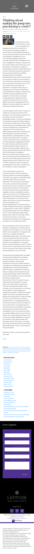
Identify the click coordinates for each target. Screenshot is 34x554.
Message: (8, 460)
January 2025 (8, 376)
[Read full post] (8, 42)
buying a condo (12, 31)
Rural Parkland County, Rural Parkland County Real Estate (15, 349)
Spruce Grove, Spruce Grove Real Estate (16, 414)
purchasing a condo (10, 33)
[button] (12, 511)
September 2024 (9, 380)
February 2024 (8, 386)
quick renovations (21, 348)
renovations (27, 348)
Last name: (8, 439)
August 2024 (8, 382)
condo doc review (21, 31)
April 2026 (7, 370)
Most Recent (8, 360)
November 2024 (9, 378)
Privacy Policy (19, 516)
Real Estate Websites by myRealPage (17, 518)
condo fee (26, 347)
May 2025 (7, 372)
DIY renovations (9, 398)
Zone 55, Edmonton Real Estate (12, 352)
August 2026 (8, 362)
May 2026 (7, 368)
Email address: (9, 446)
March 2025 (7, 374)
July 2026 (7, 364)
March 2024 (7, 384)
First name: (8, 432)
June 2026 (7, 366)
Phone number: (9, 453)
